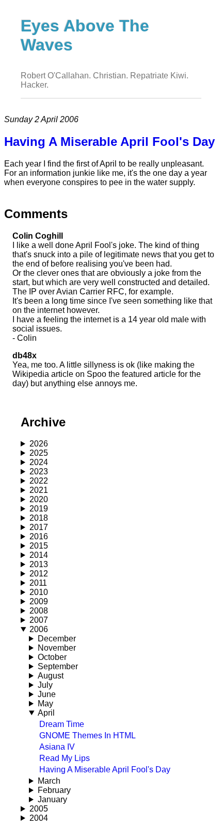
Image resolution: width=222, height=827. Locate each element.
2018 (38, 518)
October (52, 657)
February (54, 790)
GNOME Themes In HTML (87, 735)
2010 (38, 592)
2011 (38, 582)
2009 (38, 601)
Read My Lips (64, 758)
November (57, 647)
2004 (38, 818)
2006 (38, 629)
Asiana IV (57, 746)
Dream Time (61, 724)
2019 (38, 508)
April (46, 712)
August (51, 675)
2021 (38, 490)
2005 (38, 808)
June (47, 694)
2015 (38, 545)
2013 (38, 564)
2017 (38, 527)
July (45, 685)
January (52, 799)
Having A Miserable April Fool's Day (104, 769)
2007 (38, 620)
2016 (38, 536)
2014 (38, 555)
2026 (38, 443)
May (45, 703)
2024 (38, 462)
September (58, 666)
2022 (38, 480)
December (57, 638)
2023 (38, 471)
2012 (38, 573)
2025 (38, 453)
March (49, 780)
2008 (38, 610)
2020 (38, 499)
